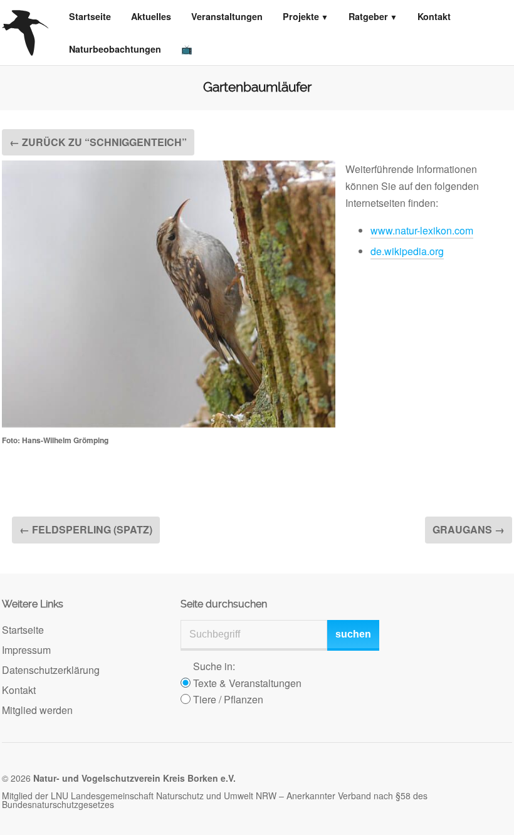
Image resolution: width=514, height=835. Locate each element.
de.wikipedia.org (407, 251)
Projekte (301, 16)
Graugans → (469, 529)
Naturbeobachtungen (115, 49)
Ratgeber (368, 16)
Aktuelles (151, 16)
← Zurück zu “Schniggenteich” (98, 142)
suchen (353, 634)
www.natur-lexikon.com (421, 230)
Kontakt (434, 16)
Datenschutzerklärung (51, 670)
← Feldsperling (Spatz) (85, 529)
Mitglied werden (37, 710)
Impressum (26, 650)
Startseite (90, 16)
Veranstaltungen (227, 16)
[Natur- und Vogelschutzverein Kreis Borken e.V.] (25, 32)
